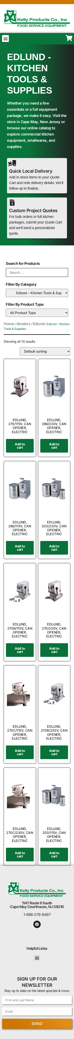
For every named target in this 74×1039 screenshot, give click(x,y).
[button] (5, 38)
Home (9, 324)
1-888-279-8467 (37, 914)
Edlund (39, 324)
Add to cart (20, 445)
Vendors (23, 324)
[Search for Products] (37, 272)
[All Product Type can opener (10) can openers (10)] (37, 313)
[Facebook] (37, 924)
